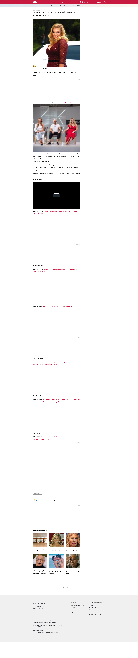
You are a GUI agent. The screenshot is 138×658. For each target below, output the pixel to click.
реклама (73, 602)
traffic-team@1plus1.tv (39, 634)
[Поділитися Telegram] (41, 68)
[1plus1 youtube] (44, 603)
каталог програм (75, 609)
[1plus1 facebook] (42, 603)
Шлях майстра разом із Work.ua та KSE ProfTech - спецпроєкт (75, 5)
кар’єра (72, 612)
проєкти (49, 2)
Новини (57, 2)
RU (100, 2)
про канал (73, 600)
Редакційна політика (95, 614)
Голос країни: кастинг (52, 5)
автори (91, 600)
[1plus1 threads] (36, 603)
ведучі (72, 614)
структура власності (95, 602)
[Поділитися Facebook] (43, 68)
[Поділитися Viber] (46, 69)
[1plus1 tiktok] (39, 603)
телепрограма (72, 2)
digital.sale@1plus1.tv (38, 630)
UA (98, 2)
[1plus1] (35, 2)
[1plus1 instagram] (33, 603)
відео (63, 2)
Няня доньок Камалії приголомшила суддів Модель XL (59, 306)
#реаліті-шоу (37, 493)
